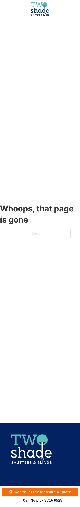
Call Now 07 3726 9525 (42, 500)
